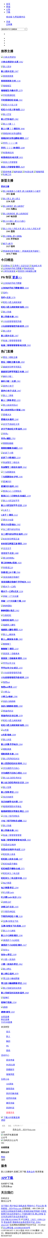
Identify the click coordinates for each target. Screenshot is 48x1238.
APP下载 (7, 1177)
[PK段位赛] (28, 172)
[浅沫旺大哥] (35, 266)
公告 (8, 9)
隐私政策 (22, 1206)
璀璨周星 (10, 1074)
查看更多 (10, 1112)
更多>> (17, 277)
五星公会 (5, 1079)
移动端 (9, 17)
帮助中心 (31, 1206)
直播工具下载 (20, 1172)
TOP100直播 (6, 1022)
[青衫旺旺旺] (28, 268)
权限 (3, 1126)
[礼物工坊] (6, 174)
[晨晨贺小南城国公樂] (26, 271)
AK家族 (9, 1084)
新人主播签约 (7, 1172)
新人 (8, 1036)
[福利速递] (17, 172)
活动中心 (5, 1055)
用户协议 (14, 1206)
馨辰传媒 (10, 1103)
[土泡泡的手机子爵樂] (11, 268)
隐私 (9, 1126)
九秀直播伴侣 (19, 17)
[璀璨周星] (39, 172)
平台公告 (40, 1206)
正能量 (9, 24)
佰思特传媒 (11, 1098)
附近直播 (5, 1019)
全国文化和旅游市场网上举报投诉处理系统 (20, 1211)
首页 (8, 4)
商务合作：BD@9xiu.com (24, 1129)
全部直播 (5, 1017)
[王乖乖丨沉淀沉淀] (19, 266)
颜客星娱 (10, 1089)
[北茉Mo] (5, 266)
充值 (8, 22)
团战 (8, 1050)
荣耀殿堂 (10, 1069)
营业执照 (8, 1222)
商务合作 (31, 1172)
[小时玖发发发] (8, 271)
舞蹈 (8, 1041)
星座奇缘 (10, 1060)
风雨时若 (10, 1108)
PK (7, 1046)
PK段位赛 (10, 1065)
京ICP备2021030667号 (11, 1219)
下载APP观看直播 (12, 1117)
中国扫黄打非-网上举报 (32, 1214)
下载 (8, 12)
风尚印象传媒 (12, 1093)
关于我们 (5, 1206)
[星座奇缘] (6, 172)
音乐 (8, 1032)
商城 (8, 7)
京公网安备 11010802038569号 (16, 1228)
